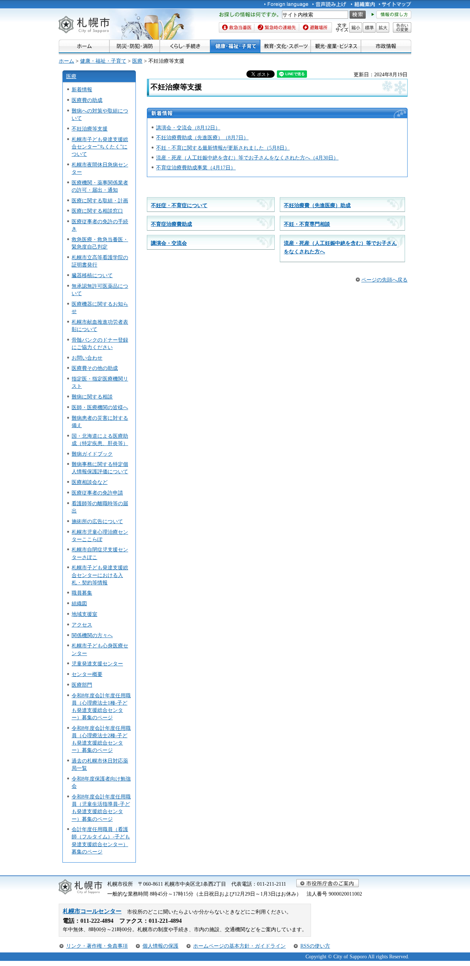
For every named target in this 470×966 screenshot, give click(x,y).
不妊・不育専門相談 (307, 224)
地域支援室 (84, 614)
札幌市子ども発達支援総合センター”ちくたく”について (100, 146)
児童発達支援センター (97, 663)
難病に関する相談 (92, 397)
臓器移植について (92, 275)
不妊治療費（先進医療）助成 (317, 205)
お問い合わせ (87, 358)
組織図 (79, 603)
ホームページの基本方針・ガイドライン (239, 946)
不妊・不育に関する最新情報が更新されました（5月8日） (223, 148)
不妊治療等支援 (90, 129)
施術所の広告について (97, 521)
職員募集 (82, 593)
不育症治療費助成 (171, 224)
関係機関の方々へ (92, 635)
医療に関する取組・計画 (100, 200)
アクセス (82, 625)
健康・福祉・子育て (103, 61)
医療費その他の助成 (95, 368)
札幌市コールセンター (92, 911)
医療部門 (82, 685)
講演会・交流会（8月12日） (188, 128)
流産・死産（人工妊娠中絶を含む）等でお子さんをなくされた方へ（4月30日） (247, 158)
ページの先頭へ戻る (384, 280)
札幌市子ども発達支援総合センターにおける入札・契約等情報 (100, 575)
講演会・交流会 (169, 243)
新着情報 (82, 89)
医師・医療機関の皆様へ (100, 407)
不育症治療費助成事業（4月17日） (196, 167)
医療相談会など (90, 482)
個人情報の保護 (160, 946)
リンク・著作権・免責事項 (97, 946)
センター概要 (87, 674)
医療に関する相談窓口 (97, 211)
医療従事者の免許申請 (97, 493)
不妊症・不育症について (179, 205)
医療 (137, 61)
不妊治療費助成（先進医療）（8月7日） (202, 137)
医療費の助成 (87, 100)
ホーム (66, 61)
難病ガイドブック (92, 454)
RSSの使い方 (315, 946)
